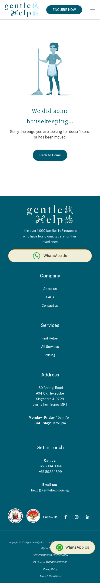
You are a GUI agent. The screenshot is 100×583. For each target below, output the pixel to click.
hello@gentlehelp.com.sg (50, 490)
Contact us (50, 305)
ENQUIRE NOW (64, 10)
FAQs (50, 297)
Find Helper (50, 338)
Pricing (50, 355)
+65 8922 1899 (50, 472)
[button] (92, 9)
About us (50, 289)
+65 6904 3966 (50, 466)
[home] (22, 9)
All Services (50, 347)
